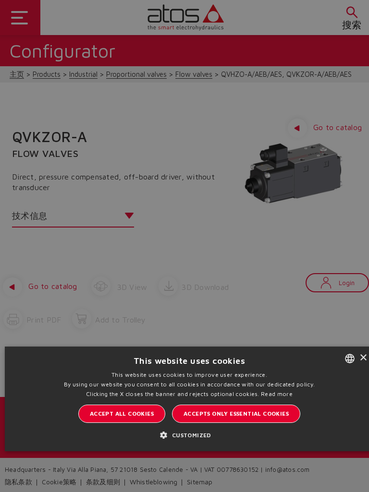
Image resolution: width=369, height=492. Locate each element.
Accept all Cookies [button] (122, 413)
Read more (277, 393)
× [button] (363, 357)
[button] (189, 435)
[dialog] (184, 246)
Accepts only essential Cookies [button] (236, 413)
